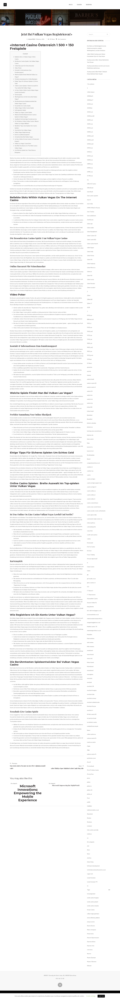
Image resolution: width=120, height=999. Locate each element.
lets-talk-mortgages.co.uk (94, 610)
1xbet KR (89, 259)
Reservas (89, 4)
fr (87, 562)
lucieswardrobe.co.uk (93, 614)
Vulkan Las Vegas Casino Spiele (23, 112)
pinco (88, 778)
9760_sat (89, 339)
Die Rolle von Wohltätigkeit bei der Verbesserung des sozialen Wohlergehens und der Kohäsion (96, 48)
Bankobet (89, 415)
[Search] (107, 34)
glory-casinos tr (91, 582)
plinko (88, 782)
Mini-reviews (90, 646)
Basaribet (89, 419)
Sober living (90, 862)
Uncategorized (91, 893)
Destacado (90, 543)
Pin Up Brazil (90, 766)
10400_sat (90, 132)
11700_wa (90, 175)
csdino (89, 539)
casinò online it (91, 499)
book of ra (90, 447)
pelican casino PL (91, 754)
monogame (90, 674)
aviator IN (89, 391)
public (88, 802)
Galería (79, 4)
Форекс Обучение (91, 961)
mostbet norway (91, 698)
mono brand (90, 654)
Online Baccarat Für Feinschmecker (24, 65)
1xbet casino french (92, 243)
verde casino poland (92, 902)
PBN (88, 750)
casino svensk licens (92, 503)
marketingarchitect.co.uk (94, 630)
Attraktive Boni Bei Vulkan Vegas (24, 137)
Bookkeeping (90, 455)
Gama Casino (90, 566)
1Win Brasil (90, 187)
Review (89, 818)
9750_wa (89, 335)
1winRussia (90, 219)
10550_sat (90, 156)
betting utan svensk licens (94, 431)
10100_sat (90, 104)
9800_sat (89, 343)
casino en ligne (91, 479)
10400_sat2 (90, 136)
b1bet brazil (90, 411)
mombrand (90, 650)
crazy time (90, 530)
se (87, 838)
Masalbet (89, 634)
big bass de (90, 435)
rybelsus (89, 834)
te (87, 886)
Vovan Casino (91, 909)
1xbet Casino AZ (91, 235)
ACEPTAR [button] (101, 996)
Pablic (88, 746)
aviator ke (89, 395)
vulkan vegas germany (93, 913)
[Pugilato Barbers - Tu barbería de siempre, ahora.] (5, 4)
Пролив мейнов (91, 941)
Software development (93, 866)
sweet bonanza (91, 878)
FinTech (89, 550)
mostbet (89, 682)
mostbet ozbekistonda (93, 702)
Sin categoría (14, 783)
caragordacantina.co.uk (93, 463)
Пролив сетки (90, 945)
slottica (89, 858)
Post (88, 798)
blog (88, 443)
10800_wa (90, 164)
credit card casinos (92, 534)
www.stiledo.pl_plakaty (93, 917)
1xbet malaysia (91, 263)
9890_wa (89, 351)
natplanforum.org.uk (92, 726)
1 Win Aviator (90, 92)
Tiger (88, 890)
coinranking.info (91, 527)
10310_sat (90, 128)
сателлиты (89, 949)
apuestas (89, 367)
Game (88, 570)
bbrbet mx (90, 427)
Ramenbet (90, 814)
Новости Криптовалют (93, 937)
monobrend (90, 670)
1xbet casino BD (91, 239)
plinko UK (89, 790)
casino (89, 475)
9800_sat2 (90, 347)
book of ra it (90, 451)
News (88, 730)
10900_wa (90, 168)
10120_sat (90, 112)
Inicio (71, 4)
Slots (88, 850)
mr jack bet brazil (91, 718)
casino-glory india (92, 515)
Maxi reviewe (90, 638)
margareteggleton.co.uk (93, 622)
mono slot (90, 658)
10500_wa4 (90, 144)
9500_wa (89, 327)
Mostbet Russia (91, 706)
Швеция (89, 965)
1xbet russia (90, 279)
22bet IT (89, 303)
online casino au (91, 734)
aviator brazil (90, 379)
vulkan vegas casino (28, 234)
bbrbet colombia (91, 423)
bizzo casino (90, 439)
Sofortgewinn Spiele (20, 110)
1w (88, 180)
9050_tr (89, 323)
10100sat (89, 108)
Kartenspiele (18, 94)
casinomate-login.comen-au (94, 519)
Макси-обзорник (91, 929)
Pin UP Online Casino (93, 770)
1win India (90, 203)
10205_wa (90, 124)
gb (87, 574)
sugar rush (90, 874)
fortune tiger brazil (92, 558)
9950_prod (90, 355)
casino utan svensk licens (94, 507)
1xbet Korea (90, 255)
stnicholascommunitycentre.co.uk (96, 870)
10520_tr (89, 152)
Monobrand (90, 666)
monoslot (89, 678)
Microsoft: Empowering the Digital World (65, 785)
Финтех (89, 953)
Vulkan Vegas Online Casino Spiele (24, 108)
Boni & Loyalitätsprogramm (22, 134)
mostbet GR (90, 686)
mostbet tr (90, 710)
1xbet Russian (91, 283)
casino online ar (91, 495)
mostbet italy (90, 694)
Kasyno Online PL (92, 602)
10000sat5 (90, 96)
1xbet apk (90, 223)
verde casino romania (93, 905)
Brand (88, 459)
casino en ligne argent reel (94, 483)
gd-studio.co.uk (91, 578)
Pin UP (89, 762)
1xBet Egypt (90, 247)
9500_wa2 (90, 331)
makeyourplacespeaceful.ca (94, 618)
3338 (88, 307)
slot (88, 846)
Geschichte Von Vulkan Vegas (23, 130)
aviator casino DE (91, 383)
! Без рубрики (90, 84)
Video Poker (18, 68)
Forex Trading (91, 554)
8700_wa (89, 315)
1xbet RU (89, 275)
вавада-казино (91, 921)
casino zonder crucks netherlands (96, 511)
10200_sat (90, 120)
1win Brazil (90, 191)
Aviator (89, 375)
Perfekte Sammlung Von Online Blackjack (26, 79)
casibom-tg (90, 471)
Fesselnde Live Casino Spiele (22, 105)
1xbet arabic (90, 227)
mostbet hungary (92, 690)
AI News (89, 363)
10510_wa (90, 148)
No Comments (62, 39)
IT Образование (91, 594)
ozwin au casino (91, 742)
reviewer (89, 826)
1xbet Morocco (91, 267)
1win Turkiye (90, 211)
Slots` (88, 854)
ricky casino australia (92, 830)
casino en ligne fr (91, 487)
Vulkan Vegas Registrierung (22, 132)
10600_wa (90, 160)
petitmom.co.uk (91, 758)
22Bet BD (89, 299)
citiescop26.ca (91, 523)
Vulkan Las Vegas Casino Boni (23, 143)
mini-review (90, 642)
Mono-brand (90, 662)
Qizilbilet (89, 806)
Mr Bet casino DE (91, 714)
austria (89, 371)
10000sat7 (90, 100)
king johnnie (90, 606)
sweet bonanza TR (92, 882)
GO (88, 586)
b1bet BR (89, 407)
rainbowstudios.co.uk (93, 810)
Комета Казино (91, 925)
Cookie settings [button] (90, 996)
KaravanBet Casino (92, 598)
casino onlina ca (91, 491)
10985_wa (90, 171)
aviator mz (90, 399)
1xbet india (90, 251)
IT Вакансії (90, 590)
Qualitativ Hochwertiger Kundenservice (26, 119)
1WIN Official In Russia (93, 207)
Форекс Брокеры (91, 957)
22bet (88, 295)
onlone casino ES (91, 738)
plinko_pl (89, 794)
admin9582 (31, 39)
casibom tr (90, 467)
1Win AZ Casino (91, 183)
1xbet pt (89, 271)
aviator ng (90, 403)
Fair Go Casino (91, 546)
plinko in (89, 786)
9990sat (89, 359)
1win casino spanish (92, 195)
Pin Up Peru (90, 774)
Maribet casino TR (92, 626)
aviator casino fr (91, 387)
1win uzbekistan (91, 215)
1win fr (89, 199)
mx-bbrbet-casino (92, 722)
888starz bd (90, 319)
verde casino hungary (93, 897)
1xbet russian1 (91, 287)
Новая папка (90, 933)
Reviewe (89, 822)
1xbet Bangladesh (92, 231)
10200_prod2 (90, 116)
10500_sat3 (90, 140)
